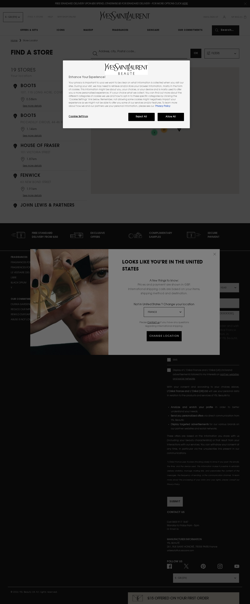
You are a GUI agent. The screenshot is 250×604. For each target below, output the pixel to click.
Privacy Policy (162, 106)
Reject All (141, 117)
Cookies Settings (78, 117)
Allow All (171, 117)
